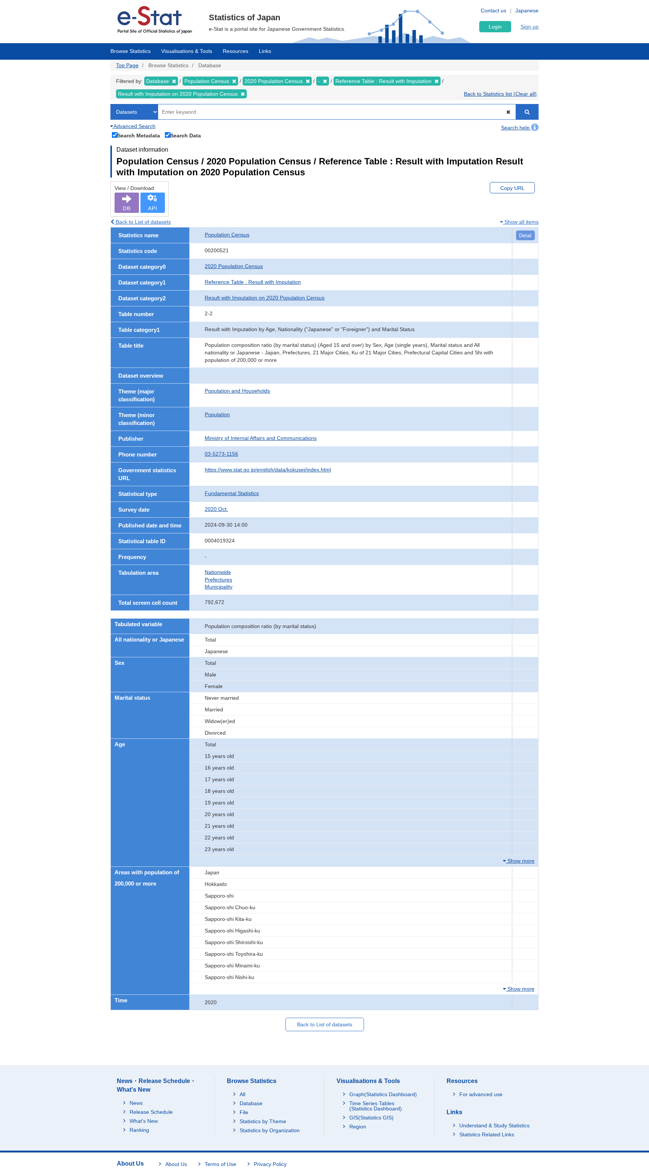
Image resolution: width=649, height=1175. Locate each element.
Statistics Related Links (486, 1134)
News (136, 1103)
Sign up (530, 27)
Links (265, 51)
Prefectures (218, 580)
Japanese (527, 10)
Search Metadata (138, 135)
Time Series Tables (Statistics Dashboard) (375, 1106)
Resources (235, 51)
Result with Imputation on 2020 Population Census (264, 298)
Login (495, 27)
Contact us (493, 10)
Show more (520, 861)
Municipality (218, 587)
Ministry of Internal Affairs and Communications (261, 438)
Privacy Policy (270, 1164)
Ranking (139, 1130)
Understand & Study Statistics (494, 1125)
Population (217, 414)
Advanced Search (133, 126)
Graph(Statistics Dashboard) (383, 1094)
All (242, 1094)
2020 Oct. (216, 509)
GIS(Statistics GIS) (371, 1117)
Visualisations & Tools (186, 51)
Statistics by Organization (270, 1130)
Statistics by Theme (263, 1121)
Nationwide (218, 572)
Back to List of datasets (142, 221)
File (244, 1112)
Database (251, 1103)
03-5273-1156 (221, 454)
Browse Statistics (130, 51)
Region (357, 1126)
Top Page (127, 65)
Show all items (521, 221)
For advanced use (481, 1094)
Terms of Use (220, 1164)
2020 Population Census (234, 266)
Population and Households (237, 391)
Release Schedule (151, 1112)
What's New (144, 1121)
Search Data (185, 135)
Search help (516, 128)
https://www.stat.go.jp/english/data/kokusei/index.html (268, 470)
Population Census (227, 235)
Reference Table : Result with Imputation (253, 282)
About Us (176, 1164)
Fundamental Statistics (232, 493)
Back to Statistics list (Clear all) (500, 94)
